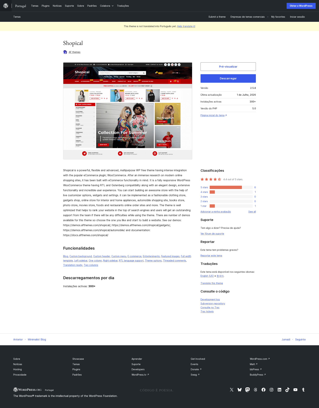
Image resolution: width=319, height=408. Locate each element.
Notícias (17, 364)
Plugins (76, 369)
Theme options (153, 260)
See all (252, 211)
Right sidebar (110, 260)
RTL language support (131, 260)
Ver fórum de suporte (212, 233)
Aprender (137, 358)
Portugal (49, 390)
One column (95, 260)
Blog (65, 256)
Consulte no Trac (210, 307)
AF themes (74, 52)
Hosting (17, 369)
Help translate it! (186, 26)
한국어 (220, 275)
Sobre (16, 358)
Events (194, 364)
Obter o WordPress (301, 5)
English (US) (207, 275)
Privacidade (19, 374)
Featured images (170, 256)
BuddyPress (258, 374)
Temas (17, 16)
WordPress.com (260, 358)
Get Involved (198, 358)
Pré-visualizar (228, 66)
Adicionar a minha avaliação (216, 211)
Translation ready (72, 265)
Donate (196, 369)
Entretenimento (151, 256)
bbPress (256, 369)
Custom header (101, 256)
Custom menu (118, 256)
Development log (210, 299)
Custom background (80, 256)
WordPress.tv (140, 374)
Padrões (77, 374)
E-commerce (135, 256)
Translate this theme (212, 283)
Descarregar (228, 78)
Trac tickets (207, 311)
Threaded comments (174, 260)
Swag (195, 374)
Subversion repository (213, 303)
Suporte (136, 364)
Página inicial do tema (212, 115)
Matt (254, 364)
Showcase (78, 358)
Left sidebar (80, 260)
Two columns (91, 265)
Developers (138, 369)
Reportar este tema (211, 255)
